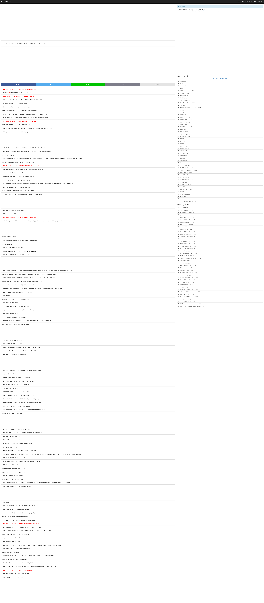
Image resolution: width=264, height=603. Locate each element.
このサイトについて (236, 1)
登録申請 (260, 1)
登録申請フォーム (204, 11)
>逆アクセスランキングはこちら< (220, 78)
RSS (255, 1)
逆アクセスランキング (247, 1)
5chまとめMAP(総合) (6, 1)
